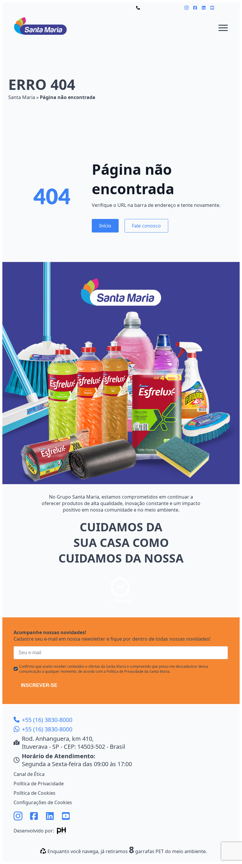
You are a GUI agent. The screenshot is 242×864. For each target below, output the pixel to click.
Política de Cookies (34, 793)
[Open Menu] (223, 27)
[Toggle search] (224, 7)
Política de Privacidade (39, 783)
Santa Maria (21, 97)
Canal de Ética (29, 774)
